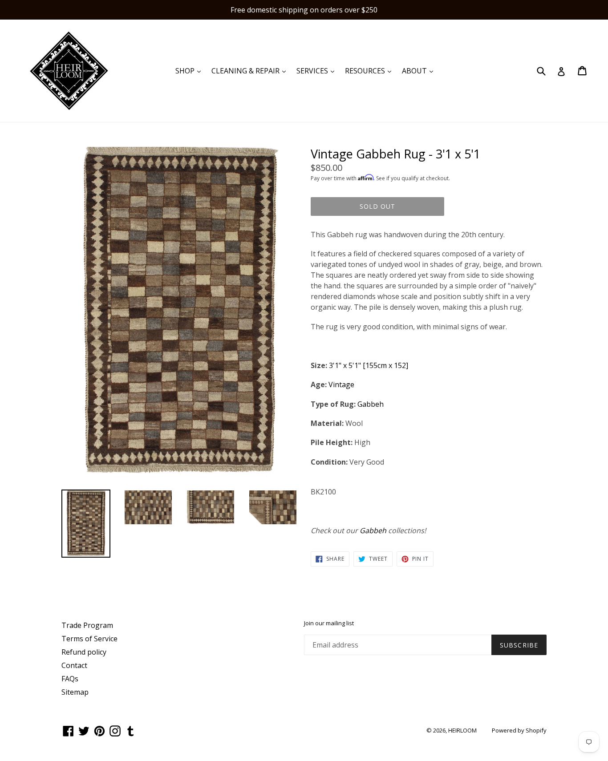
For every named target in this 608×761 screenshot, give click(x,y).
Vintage (341, 384)
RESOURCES (370, 70)
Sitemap (75, 692)
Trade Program (87, 625)
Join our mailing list (329, 623)
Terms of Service (89, 639)
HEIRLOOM (462, 730)
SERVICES (317, 70)
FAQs (69, 679)
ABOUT (420, 70)
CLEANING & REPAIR (250, 70)
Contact (74, 665)
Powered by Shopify (519, 730)
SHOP (190, 70)
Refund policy (83, 652)
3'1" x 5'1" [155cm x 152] (368, 365)
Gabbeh (370, 404)
